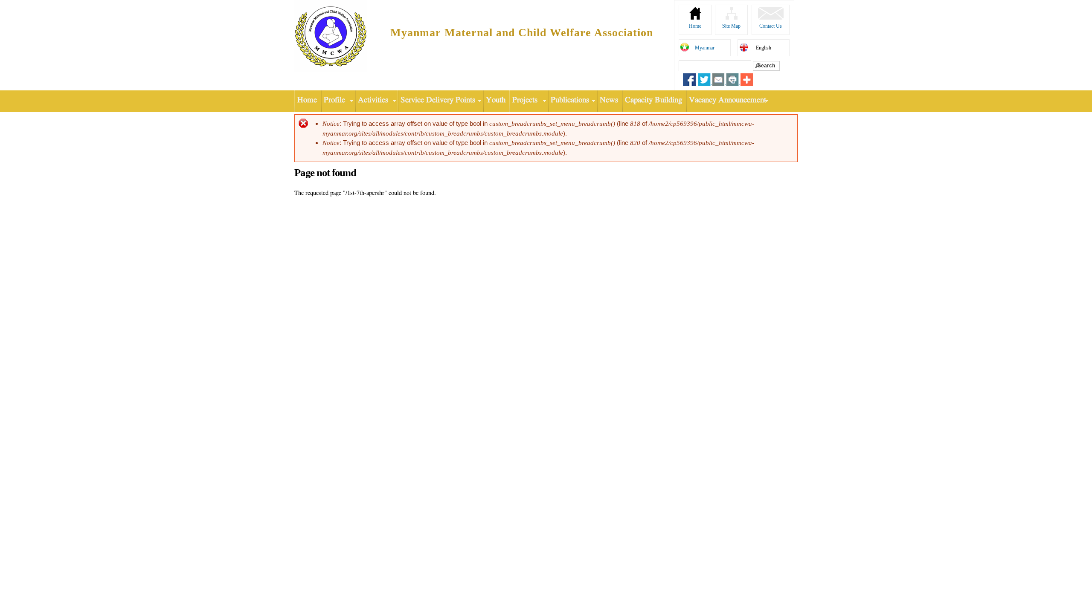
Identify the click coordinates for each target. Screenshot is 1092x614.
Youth (495, 100)
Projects (523, 100)
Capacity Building (653, 100)
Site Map (731, 26)
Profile (333, 100)
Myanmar (704, 48)
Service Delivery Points (436, 100)
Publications (568, 100)
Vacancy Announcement (726, 100)
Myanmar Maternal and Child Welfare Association (521, 32)
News (609, 100)
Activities (371, 100)
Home (695, 26)
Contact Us (770, 26)
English (763, 48)
